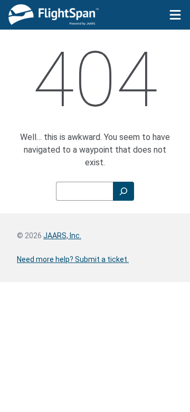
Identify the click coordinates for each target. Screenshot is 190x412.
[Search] (123, 191)
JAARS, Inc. (62, 235)
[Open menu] (175, 14)
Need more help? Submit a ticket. (73, 259)
